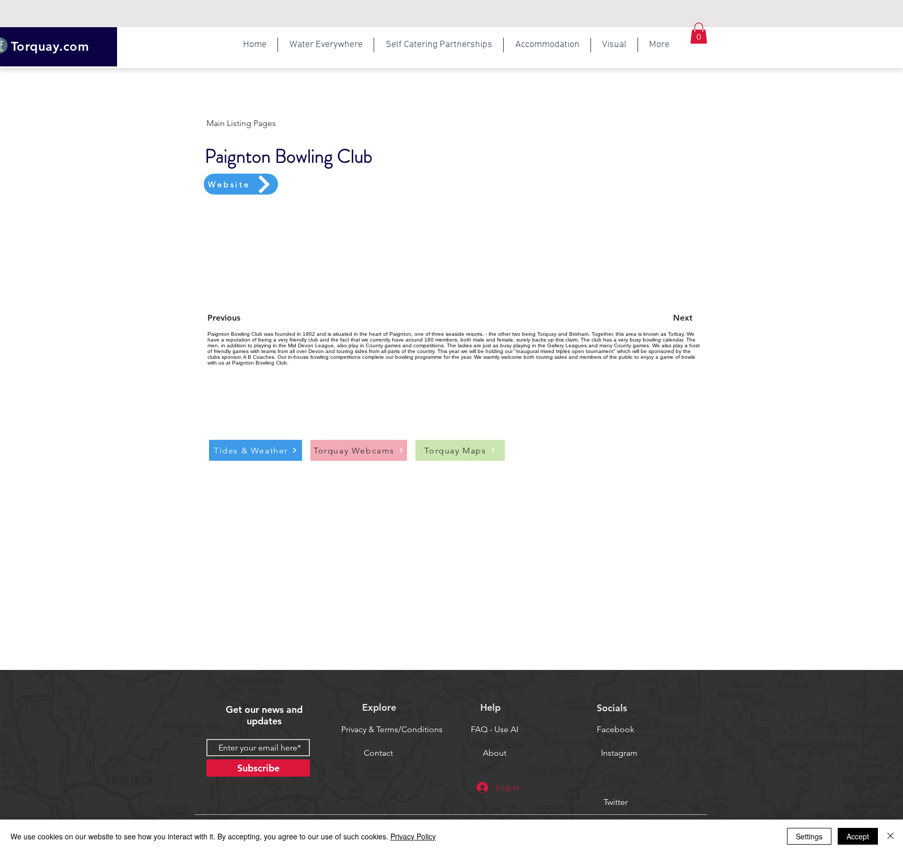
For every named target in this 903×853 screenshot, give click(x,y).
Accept (858, 836)
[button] (326, 45)
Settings (809, 836)
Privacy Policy (413, 836)
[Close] (890, 836)
